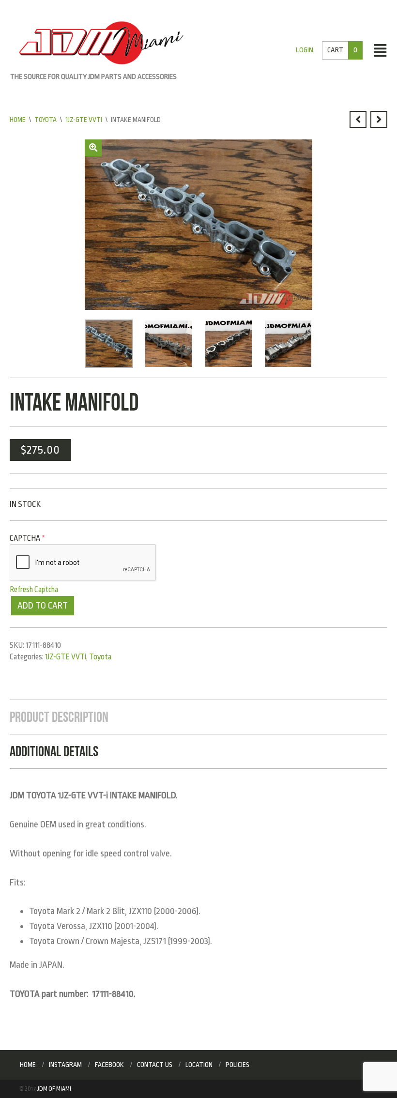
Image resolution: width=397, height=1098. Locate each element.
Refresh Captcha (34, 589)
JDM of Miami (54, 1088)
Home (18, 119)
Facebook (109, 1064)
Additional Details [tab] (54, 751)
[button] (93, 147)
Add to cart (42, 605)
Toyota (45, 119)
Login (304, 50)
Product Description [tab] (59, 717)
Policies (237, 1064)
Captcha (27, 538)
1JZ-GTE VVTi (83, 119)
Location (199, 1064)
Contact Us (154, 1064)
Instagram (65, 1064)
